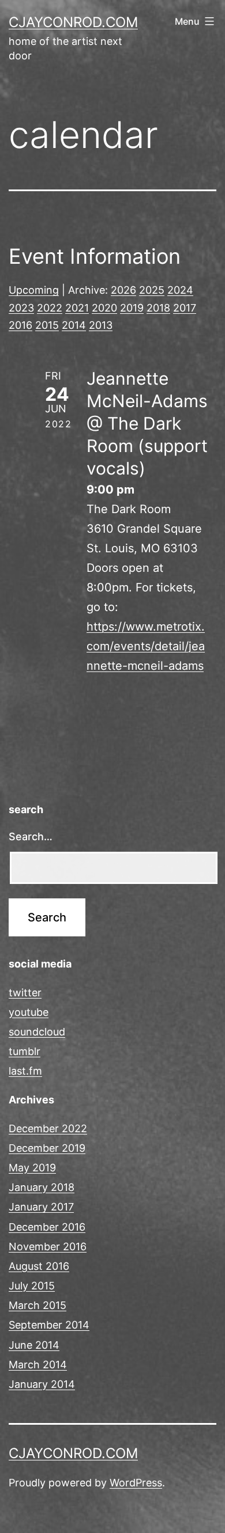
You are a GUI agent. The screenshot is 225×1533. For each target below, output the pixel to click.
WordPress (136, 1483)
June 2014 (34, 1345)
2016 (20, 325)
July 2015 (32, 1286)
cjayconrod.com (73, 22)
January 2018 (41, 1187)
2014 (74, 325)
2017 (184, 308)
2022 (49, 308)
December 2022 (48, 1128)
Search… (30, 836)
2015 (47, 325)
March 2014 (38, 1365)
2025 (151, 290)
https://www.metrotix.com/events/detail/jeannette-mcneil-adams (146, 646)
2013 (100, 325)
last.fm (25, 1071)
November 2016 (48, 1246)
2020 (104, 308)
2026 (123, 290)
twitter (25, 992)
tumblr (24, 1051)
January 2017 (41, 1207)
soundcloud (37, 1032)
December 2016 (47, 1227)
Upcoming (34, 290)
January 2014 (42, 1384)
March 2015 (37, 1305)
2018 (158, 308)
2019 (132, 308)
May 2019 (32, 1168)
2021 (77, 308)
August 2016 (39, 1266)
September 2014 (49, 1325)
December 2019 (47, 1148)
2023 (21, 308)
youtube (28, 1012)
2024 (180, 290)
